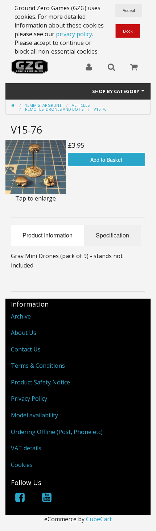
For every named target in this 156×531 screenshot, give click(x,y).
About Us (23, 333)
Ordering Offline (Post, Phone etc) (57, 432)
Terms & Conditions (38, 366)
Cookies (22, 465)
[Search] (111, 67)
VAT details (26, 448)
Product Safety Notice (40, 382)
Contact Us (26, 349)
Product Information (47, 235)
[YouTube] (46, 498)
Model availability (34, 415)
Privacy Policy (29, 399)
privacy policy (74, 34)
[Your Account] (89, 67)
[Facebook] (20, 498)
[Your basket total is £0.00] (134, 67)
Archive (21, 316)
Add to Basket (106, 159)
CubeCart (99, 519)
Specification (112, 235)
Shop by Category (116, 91)
